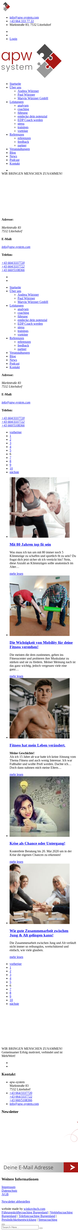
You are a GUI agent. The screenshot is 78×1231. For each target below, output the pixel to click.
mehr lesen (16, 573)
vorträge (23, 131)
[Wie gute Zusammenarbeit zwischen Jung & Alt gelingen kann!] (40, 923)
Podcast (14, 160)
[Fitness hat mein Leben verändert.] (40, 737)
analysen (23, 105)
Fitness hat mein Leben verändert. (37, 745)
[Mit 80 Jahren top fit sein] (40, 536)
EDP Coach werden (30, 120)
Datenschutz (9, 1190)
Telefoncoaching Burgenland (37, 1216)
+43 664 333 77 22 (22, 21)
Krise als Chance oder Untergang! (37, 843)
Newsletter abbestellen (16, 1201)
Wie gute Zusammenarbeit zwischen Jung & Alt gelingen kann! (39, 933)
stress (21, 123)
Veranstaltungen (20, 149)
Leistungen (17, 102)
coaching (23, 109)
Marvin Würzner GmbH (33, 98)
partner (22, 145)
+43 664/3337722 (13, 266)
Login (13, 38)
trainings (23, 127)
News (13, 156)
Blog (13, 152)
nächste (14, 472)
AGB (5, 1194)
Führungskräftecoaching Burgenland (25, 1212)
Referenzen (17, 134)
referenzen (24, 138)
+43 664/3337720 (13, 262)
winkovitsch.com (34, 1208)
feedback (23, 141)
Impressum (8, 1187)
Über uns (15, 87)
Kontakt (15, 163)
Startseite (15, 83)
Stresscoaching (47, 1219)
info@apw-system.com (24, 17)
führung (23, 112)
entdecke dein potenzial (32, 116)
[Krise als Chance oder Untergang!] (40, 835)
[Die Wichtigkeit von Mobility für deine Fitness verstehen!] (40, 635)
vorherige (16, 432)
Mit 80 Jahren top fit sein (30, 544)
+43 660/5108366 (13, 270)
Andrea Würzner (28, 91)
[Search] (41, 1228)
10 (11, 468)
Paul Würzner (26, 94)
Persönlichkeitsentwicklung (19, 1219)
